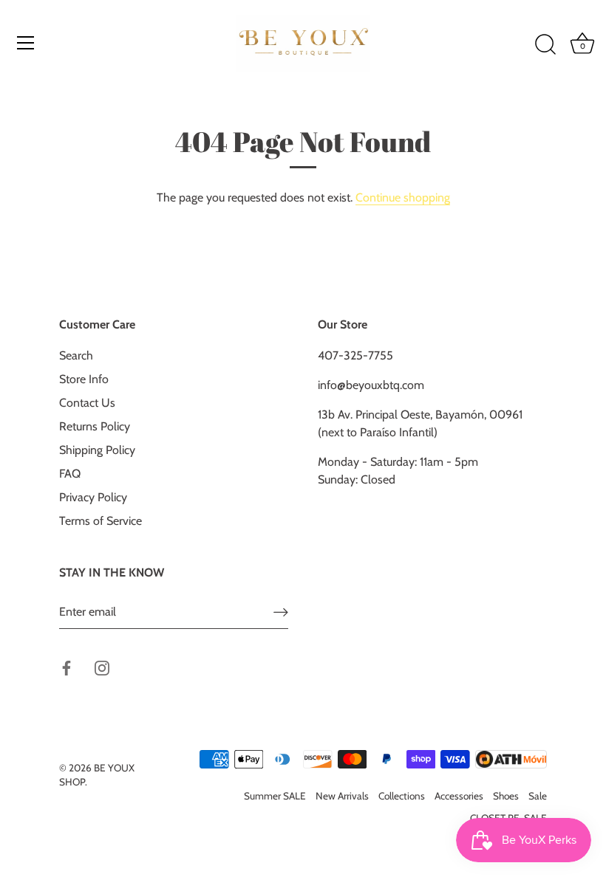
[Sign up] (280, 612)
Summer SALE (275, 796)
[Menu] (26, 43)
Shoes (506, 796)
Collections (401, 796)
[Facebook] (66, 667)
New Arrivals (342, 796)
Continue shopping (402, 197)
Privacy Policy (93, 497)
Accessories (459, 796)
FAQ (70, 474)
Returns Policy (94, 426)
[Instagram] (102, 667)
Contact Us (87, 403)
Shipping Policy (97, 450)
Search (76, 355)
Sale (537, 796)
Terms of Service (100, 521)
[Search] (545, 45)
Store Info (84, 379)
